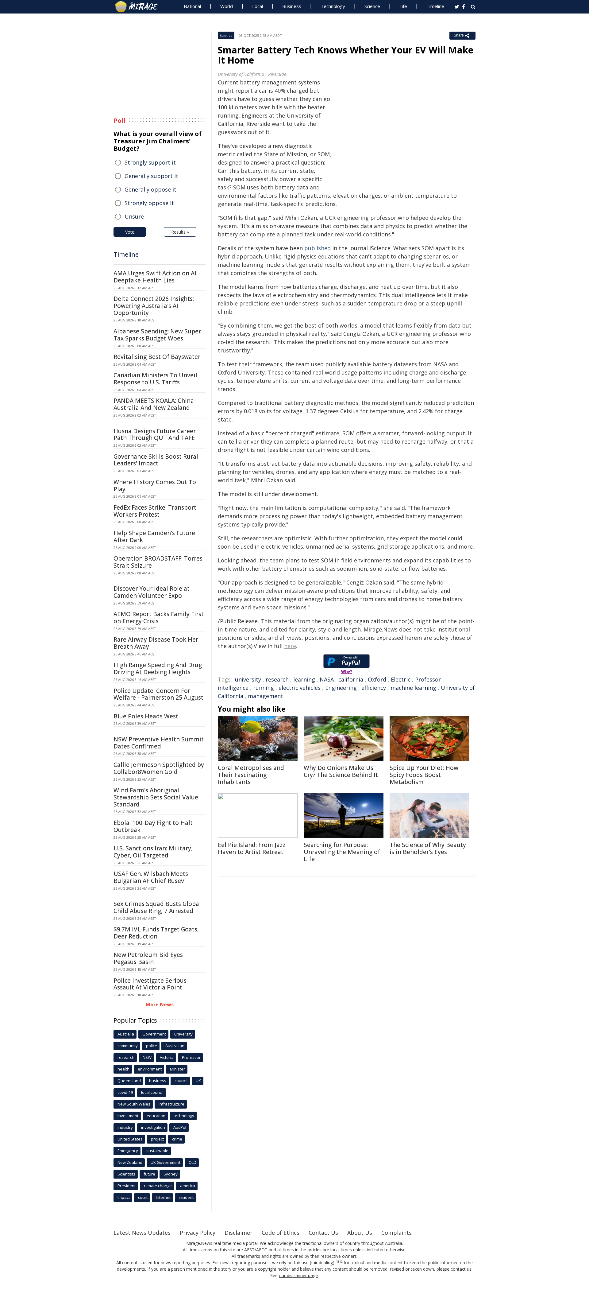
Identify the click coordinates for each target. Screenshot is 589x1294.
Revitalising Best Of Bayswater (157, 357)
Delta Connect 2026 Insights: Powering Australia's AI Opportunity (154, 306)
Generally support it (151, 176)
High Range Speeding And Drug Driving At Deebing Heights (158, 668)
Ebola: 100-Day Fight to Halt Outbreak (153, 826)
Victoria (167, 1057)
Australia (125, 1034)
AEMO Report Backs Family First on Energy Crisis (159, 617)
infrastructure (171, 1104)
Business (291, 6)
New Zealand (129, 1162)
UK (198, 1080)
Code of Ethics (280, 1232)
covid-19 (125, 1092)
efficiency (373, 687)
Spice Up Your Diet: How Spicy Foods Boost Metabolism (424, 775)
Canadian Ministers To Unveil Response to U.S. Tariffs (155, 378)
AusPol (179, 1127)
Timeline (435, 6)
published (317, 248)
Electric (400, 679)
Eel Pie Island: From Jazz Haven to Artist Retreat (251, 848)
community (127, 1045)
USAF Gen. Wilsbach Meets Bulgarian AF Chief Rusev (151, 877)
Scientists (126, 1174)
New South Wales (133, 1104)
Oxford (377, 679)
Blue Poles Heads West (146, 716)
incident (186, 1197)
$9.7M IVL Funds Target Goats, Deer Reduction (156, 932)
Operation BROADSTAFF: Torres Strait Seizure (158, 561)
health (123, 1069)
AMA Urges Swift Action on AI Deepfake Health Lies (155, 276)
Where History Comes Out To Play (155, 485)
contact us (461, 1269)
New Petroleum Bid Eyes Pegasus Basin (148, 958)
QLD (192, 1162)
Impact (123, 1197)
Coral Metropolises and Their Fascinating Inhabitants (251, 775)
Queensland (129, 1080)
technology (184, 1115)
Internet (163, 1197)
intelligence (233, 687)
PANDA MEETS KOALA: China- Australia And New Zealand (155, 404)
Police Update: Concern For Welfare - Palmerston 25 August (158, 694)
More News (160, 1004)
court (143, 1197)
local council (152, 1092)
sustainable (157, 1150)
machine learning (413, 687)
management (265, 696)
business (157, 1080)
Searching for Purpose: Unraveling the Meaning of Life (342, 852)
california (350, 679)
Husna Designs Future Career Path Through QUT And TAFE (155, 434)
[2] (342, 1262)
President (126, 1185)
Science (372, 6)
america (187, 1185)
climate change (158, 1185)
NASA (327, 679)
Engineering (341, 687)
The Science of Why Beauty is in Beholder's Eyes (428, 848)
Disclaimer (238, 1232)
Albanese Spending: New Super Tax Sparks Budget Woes (157, 334)
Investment (127, 1115)
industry (125, 1127)
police (151, 1045)
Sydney (171, 1174)
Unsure (134, 216)
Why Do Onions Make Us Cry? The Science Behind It (341, 771)
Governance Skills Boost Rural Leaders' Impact (156, 460)
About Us (359, 1232)
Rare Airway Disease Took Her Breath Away (156, 643)
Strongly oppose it (149, 203)
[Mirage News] (139, 7)
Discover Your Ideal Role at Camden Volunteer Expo (152, 592)
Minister (177, 1069)
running (263, 687)
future (149, 1174)
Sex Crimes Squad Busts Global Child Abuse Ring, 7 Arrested (157, 907)
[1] (337, 1262)
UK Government (165, 1162)
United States (130, 1139)
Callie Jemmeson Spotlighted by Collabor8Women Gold (159, 768)
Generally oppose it (150, 189)
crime (177, 1139)
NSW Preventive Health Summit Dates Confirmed (159, 742)
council (181, 1080)
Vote (129, 232)
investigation (153, 1127)
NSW (147, 1057)
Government (154, 1034)
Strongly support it (150, 162)
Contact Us (323, 1232)
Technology (333, 6)
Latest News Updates (142, 1232)
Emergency (127, 1150)
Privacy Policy (197, 1232)
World (226, 6)
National (192, 6)
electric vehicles (300, 687)
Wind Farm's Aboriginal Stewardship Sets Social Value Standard (156, 797)
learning (304, 679)
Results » (180, 232)
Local (257, 6)
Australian (174, 1045)
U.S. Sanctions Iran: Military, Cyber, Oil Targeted (153, 851)
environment (150, 1069)
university (248, 679)
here (290, 646)
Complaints (396, 1232)
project (157, 1139)
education (156, 1115)
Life (403, 6)
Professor (428, 679)
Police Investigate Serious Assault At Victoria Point (150, 984)
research (277, 679)
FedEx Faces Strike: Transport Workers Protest (155, 511)
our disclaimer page (298, 1275)
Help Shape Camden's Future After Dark (154, 536)
